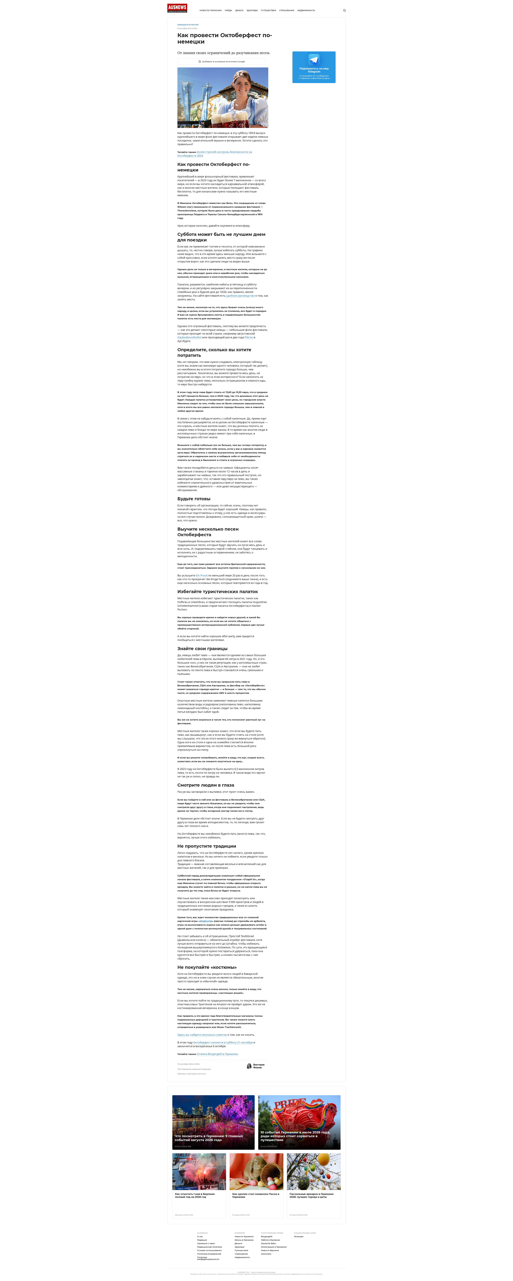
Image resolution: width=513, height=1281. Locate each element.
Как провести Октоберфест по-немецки (209, 146)
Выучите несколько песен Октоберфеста (209, 166)
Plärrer (249, 405)
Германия (186, 1136)
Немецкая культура (188, 25)
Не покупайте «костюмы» (200, 192)
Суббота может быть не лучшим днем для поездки (215, 151)
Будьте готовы (193, 161)
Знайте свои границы (197, 176)
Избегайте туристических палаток (205, 171)
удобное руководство (240, 363)
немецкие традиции (201, 1136)
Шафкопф (206, 988)
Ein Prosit (202, 643)
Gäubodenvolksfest (189, 405)
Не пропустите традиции (200, 186)
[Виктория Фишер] (249, 1133)
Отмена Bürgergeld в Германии (217, 1121)
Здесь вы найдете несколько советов (202, 1102)
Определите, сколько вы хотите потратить (210, 156)
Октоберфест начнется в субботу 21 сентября (223, 1110)
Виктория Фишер (259, 1133)
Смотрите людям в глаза (199, 181)
